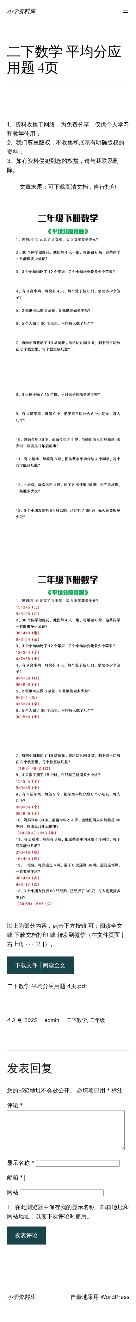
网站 (12, 1192)
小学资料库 (21, 11)
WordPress (115, 1297)
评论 (15, 1105)
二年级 (97, 1020)
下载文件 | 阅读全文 (40, 965)
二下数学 (77, 1020)
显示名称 (20, 1162)
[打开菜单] (125, 11)
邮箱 (15, 1177)
